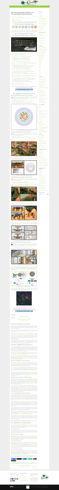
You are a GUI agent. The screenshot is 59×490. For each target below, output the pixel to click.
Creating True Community (42, 178)
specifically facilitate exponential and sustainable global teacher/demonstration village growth (24, 425)
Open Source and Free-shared (43, 21)
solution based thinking (21, 463)
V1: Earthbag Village (41, 135)
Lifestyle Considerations (42, 185)
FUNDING (27, 316)
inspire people (25, 367)
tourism (20, 446)
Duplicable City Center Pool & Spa (43, 162)
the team (15, 248)
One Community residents (28, 357)
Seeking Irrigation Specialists (42, 95)
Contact (37, 6)
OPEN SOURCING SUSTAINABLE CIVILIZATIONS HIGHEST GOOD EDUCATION (20, 56)
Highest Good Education (42, 38)
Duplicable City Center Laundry (43, 160)
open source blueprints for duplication (19, 363)
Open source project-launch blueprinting (16, 455)
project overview (17, 19)
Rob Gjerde (13, 81)
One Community (29, 3)
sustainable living (33, 451)
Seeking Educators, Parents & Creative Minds (43, 88)
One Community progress (32, 462)
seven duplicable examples (30, 387)
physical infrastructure (19, 415)
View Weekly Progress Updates (43, 50)
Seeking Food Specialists (42, 84)
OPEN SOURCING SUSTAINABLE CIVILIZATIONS (17, 83)
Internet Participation (41, 55)
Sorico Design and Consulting (32, 266)
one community (26, 463)
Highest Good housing (30, 178)
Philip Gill (13, 75)
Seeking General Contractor (42, 79)
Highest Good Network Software (43, 190)
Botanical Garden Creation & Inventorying (42, 125)
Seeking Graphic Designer (42, 102)
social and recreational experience (23, 358)
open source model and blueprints (16, 367)
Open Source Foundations (17, 6)
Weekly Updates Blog (41, 26)
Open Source (21, 475)
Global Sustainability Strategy (42, 23)
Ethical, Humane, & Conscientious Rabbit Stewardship (43, 114)
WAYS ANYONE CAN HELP (24, 319)
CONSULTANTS (19, 319)
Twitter (40, 67)
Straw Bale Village (41, 152)
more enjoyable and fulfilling (23, 431)
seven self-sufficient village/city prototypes (21, 342)
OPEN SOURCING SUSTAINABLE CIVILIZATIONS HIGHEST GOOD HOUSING (20, 69)
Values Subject (19, 57)
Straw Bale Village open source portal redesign (21, 72)
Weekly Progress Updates (31, 6)
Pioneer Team (34, 357)
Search (22, 6)
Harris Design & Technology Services (29, 288)
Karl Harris (13, 80)
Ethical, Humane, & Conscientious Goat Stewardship (44, 111)
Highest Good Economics (42, 40)
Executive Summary (41, 28)
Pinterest (40, 62)
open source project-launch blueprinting (20, 442)
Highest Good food (29, 133)
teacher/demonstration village (15, 386)
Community (21, 462)
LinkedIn (40, 65)
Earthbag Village (17, 71)
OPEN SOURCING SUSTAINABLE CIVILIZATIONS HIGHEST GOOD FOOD (19, 61)
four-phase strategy (18, 362)
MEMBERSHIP (29, 319)
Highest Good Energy (41, 35)
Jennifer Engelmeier (27, 267)
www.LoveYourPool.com (18, 268)
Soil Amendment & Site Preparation (43, 131)
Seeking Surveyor (41, 97)
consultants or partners (20, 412)
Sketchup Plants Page (14, 204)
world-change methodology (18, 20)
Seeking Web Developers (42, 77)
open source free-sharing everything (30, 382)
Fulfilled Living (41, 175)
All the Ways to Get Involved (42, 47)
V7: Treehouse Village (41, 145)
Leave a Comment (35, 16)
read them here (46, 487)
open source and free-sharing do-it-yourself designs (20, 21)
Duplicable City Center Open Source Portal (23, 79)
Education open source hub (23, 100)
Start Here (11, 6)
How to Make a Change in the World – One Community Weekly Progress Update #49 (20, 465)
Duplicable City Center (41, 43)
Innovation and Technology (42, 188)
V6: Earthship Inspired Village (42, 143)
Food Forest (40, 119)
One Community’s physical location (15, 30)
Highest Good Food (41, 33)
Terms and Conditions (37, 486)
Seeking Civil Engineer (41, 90)
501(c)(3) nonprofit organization (32, 412)
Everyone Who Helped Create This (43, 165)
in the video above (33, 53)
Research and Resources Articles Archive (21, 354)
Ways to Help (25, 6)
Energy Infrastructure (41, 155)
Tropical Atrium (22, 71)
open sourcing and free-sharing (24, 333)
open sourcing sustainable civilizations (20, 133)
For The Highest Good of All (23, 478)
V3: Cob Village (41, 138)
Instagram (40, 60)
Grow (39, 107)
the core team (16, 140)
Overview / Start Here (41, 18)
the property (31, 438)
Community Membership (42, 52)
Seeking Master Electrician (42, 82)
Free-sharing (14, 437)
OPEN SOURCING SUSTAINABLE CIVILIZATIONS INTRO (17, 54)
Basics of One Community (17, 462)
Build (39, 109)
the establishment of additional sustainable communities (17, 397)
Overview (40, 170)
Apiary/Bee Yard (41, 122)
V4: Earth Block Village (41, 140)
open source (28, 451)
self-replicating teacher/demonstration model (19, 356)
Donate (40, 6)
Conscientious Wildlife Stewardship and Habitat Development (43, 128)
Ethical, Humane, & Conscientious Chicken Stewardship (43, 117)
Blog (39, 70)
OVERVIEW (21, 316)
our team (25, 438)
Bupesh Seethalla (14, 73)
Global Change (41, 173)
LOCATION (24, 316)
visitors (29, 358)
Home (40, 13)
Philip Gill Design (27, 222)
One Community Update (30, 463)
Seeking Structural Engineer (42, 92)
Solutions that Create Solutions (23, 480)
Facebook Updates (41, 57)
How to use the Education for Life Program (28, 101)
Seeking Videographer (41, 100)
